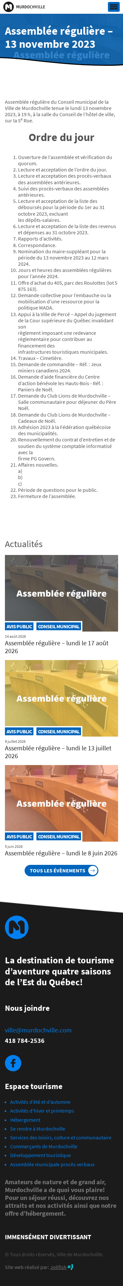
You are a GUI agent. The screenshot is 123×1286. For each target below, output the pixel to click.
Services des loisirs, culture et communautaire (61, 1137)
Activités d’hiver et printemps (42, 1110)
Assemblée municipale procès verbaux (52, 1164)
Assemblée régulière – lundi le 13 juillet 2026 (58, 752)
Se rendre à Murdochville (37, 1128)
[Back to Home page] (24, 7)
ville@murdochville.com (38, 1030)
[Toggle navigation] (114, 7)
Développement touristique (40, 1155)
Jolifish (58, 1267)
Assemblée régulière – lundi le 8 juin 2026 (61, 853)
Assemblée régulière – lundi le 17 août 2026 (57, 647)
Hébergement (25, 1119)
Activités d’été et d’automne (40, 1101)
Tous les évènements (57, 870)
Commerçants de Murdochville (43, 1146)
